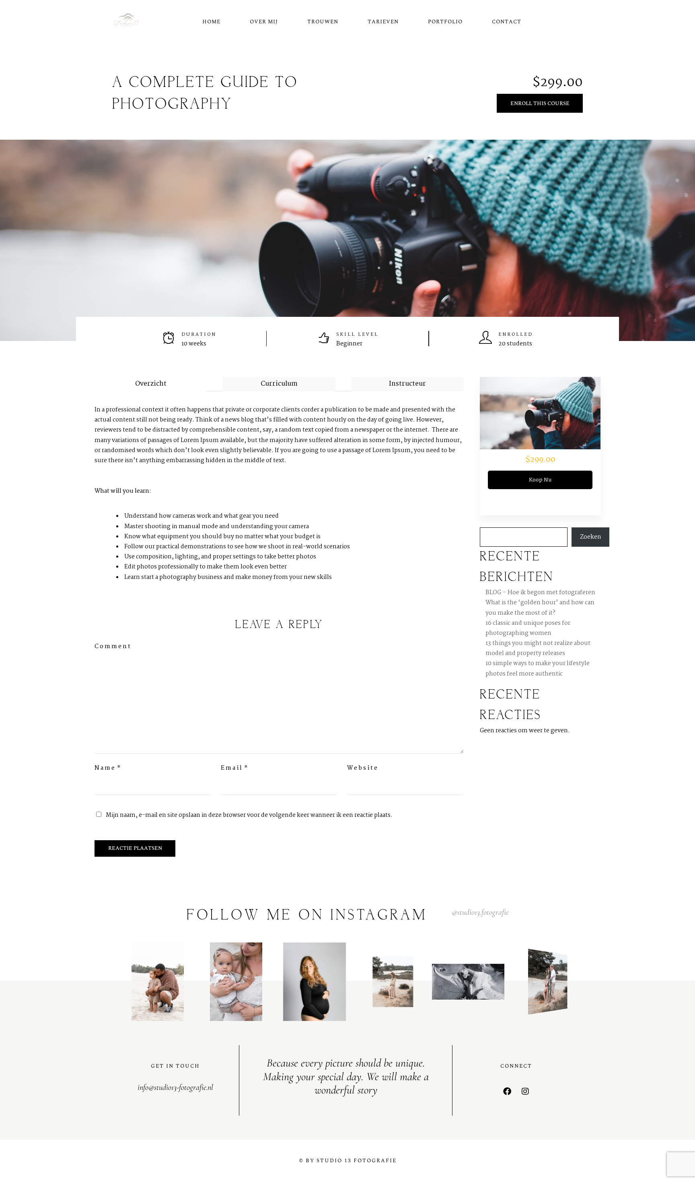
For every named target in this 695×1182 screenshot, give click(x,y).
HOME (211, 22)
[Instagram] (525, 1091)
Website (362, 768)
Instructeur (407, 383)
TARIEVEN (383, 22)
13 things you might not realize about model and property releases (537, 648)
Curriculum (279, 383)
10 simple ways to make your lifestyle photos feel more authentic (537, 668)
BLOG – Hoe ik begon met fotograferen (540, 592)
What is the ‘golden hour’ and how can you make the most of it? (539, 608)
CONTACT (506, 22)
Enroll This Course (540, 103)
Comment (113, 646)
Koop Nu (540, 479)
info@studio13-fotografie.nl (175, 1087)
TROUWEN (322, 22)
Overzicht (151, 383)
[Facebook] (507, 1091)
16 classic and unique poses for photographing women (527, 628)
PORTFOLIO (445, 22)
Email (232, 768)
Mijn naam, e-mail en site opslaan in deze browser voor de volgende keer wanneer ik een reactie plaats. (249, 815)
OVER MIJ (264, 22)
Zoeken (590, 537)
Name (105, 768)
